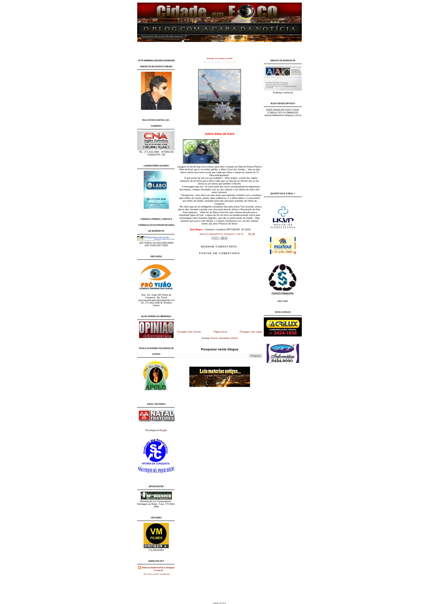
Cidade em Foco (219, 603)
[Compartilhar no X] (219, 238)
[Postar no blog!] (216, 238)
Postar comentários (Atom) (224, 338)
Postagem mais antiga (251, 331)
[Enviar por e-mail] (213, 238)
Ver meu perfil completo (157, 574)
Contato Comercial (250, 44)
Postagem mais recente (189, 331)
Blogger (163, 430)
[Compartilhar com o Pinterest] (226, 238)
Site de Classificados (226, 44)
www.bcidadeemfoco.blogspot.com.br (158, 569)
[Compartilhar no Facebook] (222, 238)
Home (189, 44)
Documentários (203, 44)
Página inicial (220, 331)
